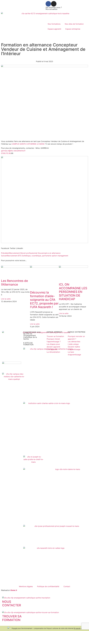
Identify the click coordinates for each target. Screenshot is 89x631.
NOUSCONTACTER (11, 603)
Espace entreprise (72, 29)
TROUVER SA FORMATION (12, 618)
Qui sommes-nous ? (54, 7)
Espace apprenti (54, 29)
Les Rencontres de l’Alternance (14, 282)
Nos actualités (51, 9)
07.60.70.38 (6, 153)
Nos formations (54, 24)
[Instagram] (53, 4)
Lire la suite (6, 299)
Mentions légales (26, 586)
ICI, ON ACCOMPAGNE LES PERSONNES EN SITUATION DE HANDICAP (73, 292)
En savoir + (78, 628)
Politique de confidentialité (48, 586)
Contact (66, 586)
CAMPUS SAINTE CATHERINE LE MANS (28, 144)
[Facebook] (48, 4)
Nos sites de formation (74, 24)
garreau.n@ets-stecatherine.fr (13, 151)
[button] (5, 248)
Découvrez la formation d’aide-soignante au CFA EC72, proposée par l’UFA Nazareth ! (44, 300)
